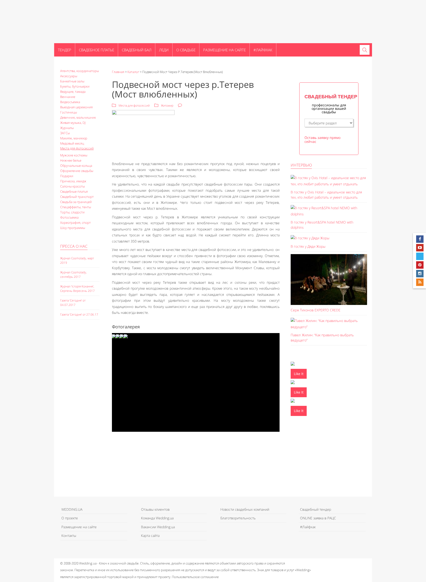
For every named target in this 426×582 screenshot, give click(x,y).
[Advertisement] (80, 408)
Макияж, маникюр (73, 138)
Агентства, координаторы (79, 71)
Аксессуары (68, 76)
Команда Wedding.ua (157, 518)
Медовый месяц (72, 143)
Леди (164, 49)
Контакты (68, 535)
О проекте (69, 518)
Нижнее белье (70, 160)
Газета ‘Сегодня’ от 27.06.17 (79, 314)
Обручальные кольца (76, 165)
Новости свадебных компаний (244, 509)
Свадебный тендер (315, 509)
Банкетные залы (72, 81)
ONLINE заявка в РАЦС (318, 518)
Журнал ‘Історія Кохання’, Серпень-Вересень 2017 (77, 288)
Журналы (67, 128)
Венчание (67, 96)
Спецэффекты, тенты (75, 207)
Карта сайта (150, 535)
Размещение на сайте (224, 49)
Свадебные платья (74, 191)
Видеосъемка (70, 102)
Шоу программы (72, 227)
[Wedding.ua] (78, 21)
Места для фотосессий (77, 148)
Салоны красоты (72, 186)
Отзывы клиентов (155, 509)
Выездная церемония (76, 107)
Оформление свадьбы (76, 171)
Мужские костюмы (73, 155)
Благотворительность (238, 518)
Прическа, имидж (73, 181)
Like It (298, 373)
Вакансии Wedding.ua (158, 527)
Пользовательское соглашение (195, 577)
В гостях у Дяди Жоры (308, 246)
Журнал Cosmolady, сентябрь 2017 (73, 274)
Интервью (301, 165)
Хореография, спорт (75, 222)
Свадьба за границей (76, 202)
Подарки (66, 176)
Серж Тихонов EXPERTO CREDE (315, 310)
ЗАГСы (65, 133)
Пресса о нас (74, 246)
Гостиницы (68, 112)
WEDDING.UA (71, 509)
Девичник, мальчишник (78, 117)
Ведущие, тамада (73, 91)
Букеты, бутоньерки (74, 86)
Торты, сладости (72, 212)
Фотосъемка (69, 217)
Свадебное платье (96, 49)
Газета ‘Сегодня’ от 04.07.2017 (73, 302)
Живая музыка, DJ (73, 122)
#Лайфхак (262, 49)
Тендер (64, 49)
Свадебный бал (136, 49)
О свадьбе (185, 49)
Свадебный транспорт (77, 196)
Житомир (167, 105)
